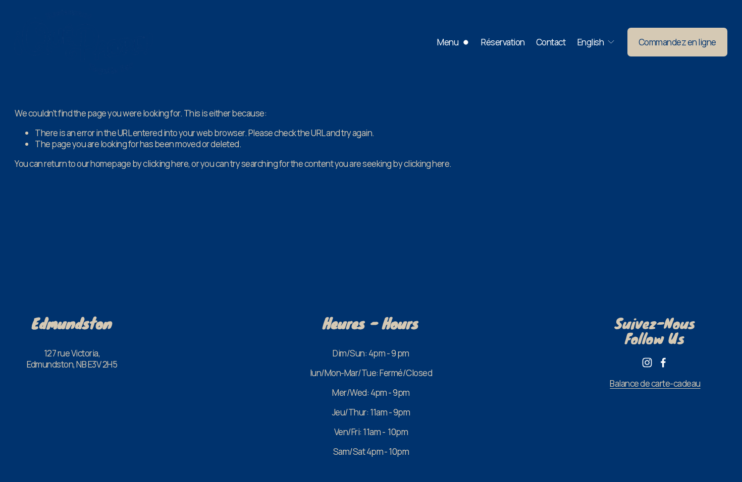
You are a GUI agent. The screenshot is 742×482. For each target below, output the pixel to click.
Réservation (502, 42)
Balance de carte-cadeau (655, 383)
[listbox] (596, 42)
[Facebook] (663, 362)
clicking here (165, 163)
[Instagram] (647, 362)
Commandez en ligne (677, 42)
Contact (550, 42)
